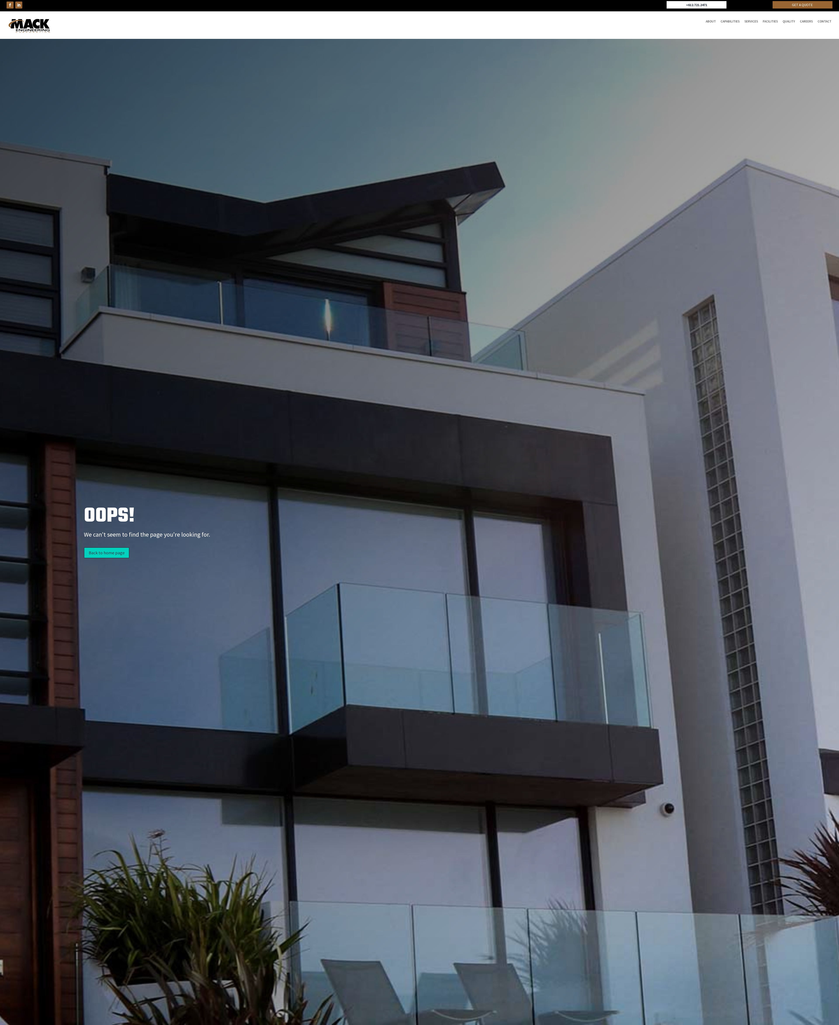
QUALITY (789, 21)
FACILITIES (770, 21)
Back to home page (107, 552)
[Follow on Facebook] (10, 5)
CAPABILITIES (730, 21)
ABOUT (711, 21)
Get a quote (802, 5)
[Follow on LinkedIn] (18, 5)
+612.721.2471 (696, 5)
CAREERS (806, 21)
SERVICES (751, 21)
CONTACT (824, 21)
